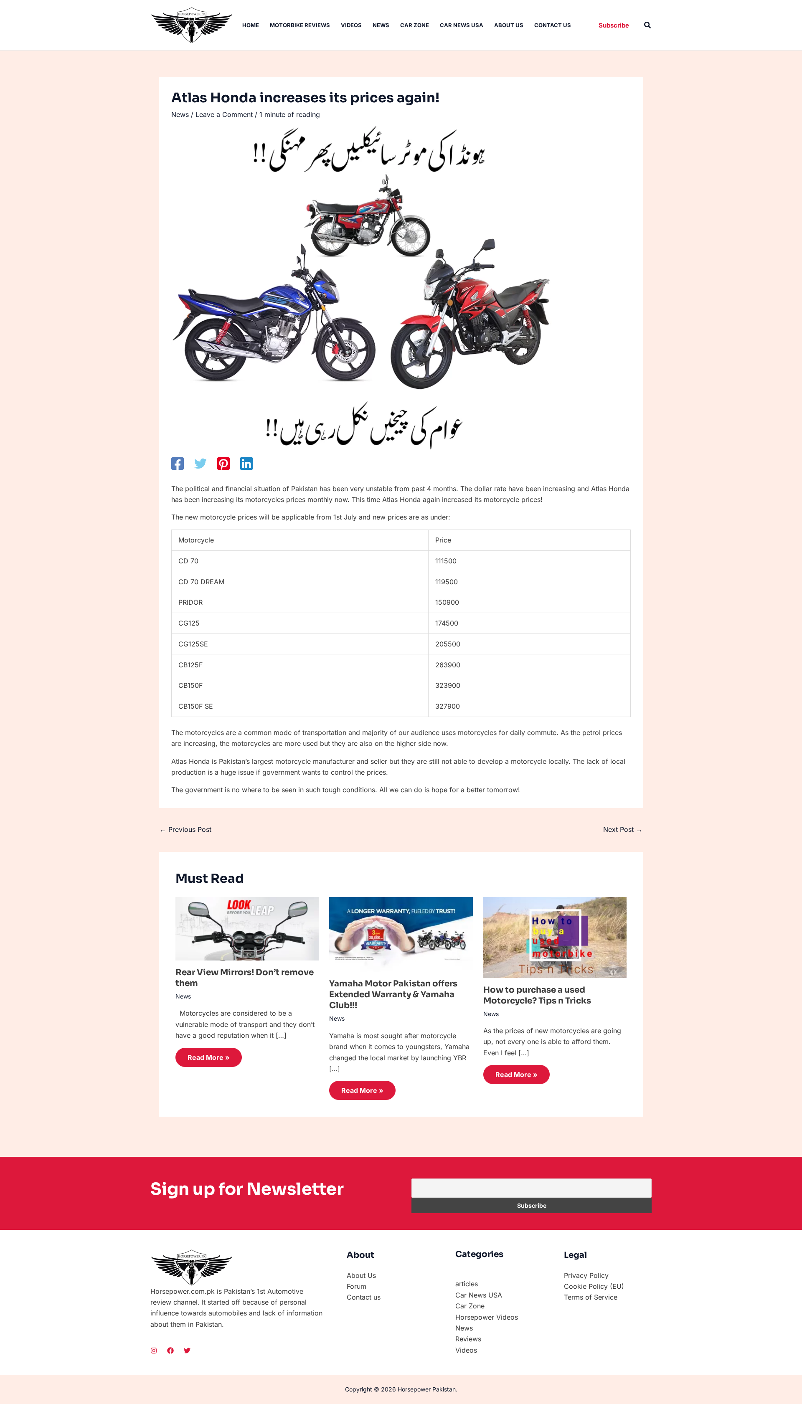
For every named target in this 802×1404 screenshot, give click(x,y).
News (381, 25)
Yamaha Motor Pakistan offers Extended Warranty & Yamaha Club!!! (393, 994)
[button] (614, 25)
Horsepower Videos (486, 1317)
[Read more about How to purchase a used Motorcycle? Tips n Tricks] (555, 937)
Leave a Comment (224, 114)
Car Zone (414, 25)
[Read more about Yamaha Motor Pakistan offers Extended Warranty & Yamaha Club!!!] (400, 934)
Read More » (209, 1057)
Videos (351, 25)
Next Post (622, 829)
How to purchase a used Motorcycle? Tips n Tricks (537, 995)
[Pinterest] (223, 463)
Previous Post (185, 829)
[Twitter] (200, 463)
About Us (508, 25)
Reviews (468, 1339)
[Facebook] (177, 463)
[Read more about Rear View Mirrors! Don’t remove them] (247, 928)
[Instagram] (153, 1350)
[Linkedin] (246, 463)
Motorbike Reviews (300, 25)
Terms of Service (590, 1297)
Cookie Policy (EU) (594, 1286)
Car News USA (461, 25)
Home (250, 25)
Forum (356, 1286)
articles (466, 1284)
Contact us (552, 25)
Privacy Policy (586, 1275)
